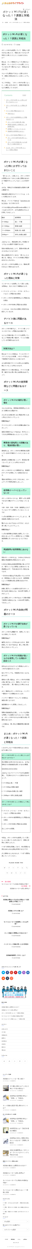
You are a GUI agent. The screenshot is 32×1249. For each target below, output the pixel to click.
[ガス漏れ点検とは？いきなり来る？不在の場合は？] (6, 1088)
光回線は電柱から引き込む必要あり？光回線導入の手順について (16, 900)
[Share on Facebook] (7, 972)
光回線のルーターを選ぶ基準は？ (10, 1010)
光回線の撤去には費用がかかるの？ (10, 1007)
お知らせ (4, 1029)
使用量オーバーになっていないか (17, 129)
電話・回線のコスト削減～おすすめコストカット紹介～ (16, 1212)
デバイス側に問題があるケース (15, 111)
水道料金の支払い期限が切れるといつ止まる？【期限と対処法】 (19, 1140)
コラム (19, 1239)
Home (6, 1239)
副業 (3, 1038)
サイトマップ (16, 1242)
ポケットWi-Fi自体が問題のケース (16, 135)
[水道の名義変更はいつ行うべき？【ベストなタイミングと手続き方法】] (6, 1153)
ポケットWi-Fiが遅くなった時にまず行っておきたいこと (16, 101)
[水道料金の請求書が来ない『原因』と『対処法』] (6, 1098)
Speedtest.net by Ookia (9, 769)
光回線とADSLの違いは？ (16, 911)
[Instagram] (14, 1061)
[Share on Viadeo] (11, 978)
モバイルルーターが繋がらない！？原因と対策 (13, 1019)
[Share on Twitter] (3, 972)
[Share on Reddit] (3, 978)
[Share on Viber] (24, 972)
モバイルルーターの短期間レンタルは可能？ (16, 923)
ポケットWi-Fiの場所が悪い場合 (16, 122)
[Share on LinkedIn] (19, 972)
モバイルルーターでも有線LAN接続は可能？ (13, 1016)
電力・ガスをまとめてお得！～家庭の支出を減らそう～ (16, 1204)
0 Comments (13, 1080)
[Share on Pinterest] (15, 972)
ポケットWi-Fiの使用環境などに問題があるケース (16, 118)
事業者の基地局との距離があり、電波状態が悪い (17, 125)
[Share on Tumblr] (7, 978)
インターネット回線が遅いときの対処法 (16, 944)
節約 (3, 1047)
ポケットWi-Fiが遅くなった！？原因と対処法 (13, 1013)
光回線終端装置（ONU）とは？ (16, 955)
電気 (3, 1050)
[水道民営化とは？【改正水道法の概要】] (6, 1130)
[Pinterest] (25, 1061)
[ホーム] (2, 22)
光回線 (18, 44)
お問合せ (25, 1239)
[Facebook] (9, 1061)
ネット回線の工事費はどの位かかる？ (16, 933)
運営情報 (13, 1239)
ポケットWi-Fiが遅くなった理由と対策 (16, 106)
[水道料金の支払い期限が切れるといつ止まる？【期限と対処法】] (6, 1141)
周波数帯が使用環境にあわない (16, 131)
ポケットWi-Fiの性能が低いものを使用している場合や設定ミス (17, 143)
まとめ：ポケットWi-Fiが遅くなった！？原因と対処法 (16, 149)
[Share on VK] (28, 972)
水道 (3, 1044)
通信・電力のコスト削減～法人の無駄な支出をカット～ (16, 1208)
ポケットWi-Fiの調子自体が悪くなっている (17, 138)
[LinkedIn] (19, 1061)
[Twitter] (4, 1061)
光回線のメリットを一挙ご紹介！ (14, 1079)
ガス (3, 1032)
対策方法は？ (11, 113)
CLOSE (24, 95)
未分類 (3, 1041)
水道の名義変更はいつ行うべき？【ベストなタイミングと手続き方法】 (19, 1152)
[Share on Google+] (11, 972)
